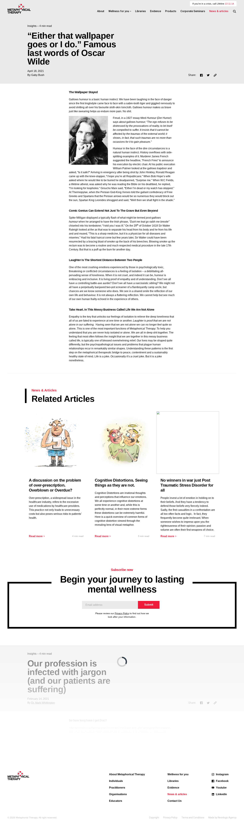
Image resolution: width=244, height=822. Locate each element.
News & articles (218, 11)
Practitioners (117, 787)
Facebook (222, 781)
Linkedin (221, 794)
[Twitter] (208, 75)
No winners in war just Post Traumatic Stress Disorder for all (187, 485)
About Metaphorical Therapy (127, 774)
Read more (36, 536)
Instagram (222, 774)
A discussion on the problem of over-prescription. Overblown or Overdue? (55, 485)
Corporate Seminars (192, 11)
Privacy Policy (122, 613)
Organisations (118, 794)
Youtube (221, 787)
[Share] (215, 75)
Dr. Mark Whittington (43, 702)
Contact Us (174, 800)
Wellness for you (118, 11)
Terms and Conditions (192, 817)
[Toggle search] (235, 11)
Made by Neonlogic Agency (222, 817)
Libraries (140, 11)
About (100, 11)
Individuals (116, 781)
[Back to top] (232, 809)
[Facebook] (201, 75)
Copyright (154, 817)
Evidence (155, 11)
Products (170, 11)
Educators (115, 800)
